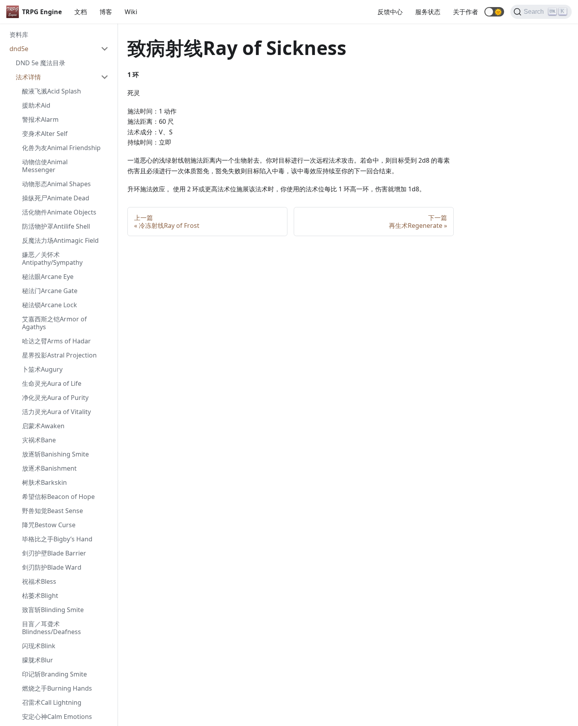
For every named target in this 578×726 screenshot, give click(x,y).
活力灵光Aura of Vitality (56, 411)
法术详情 (28, 77)
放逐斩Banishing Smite (55, 454)
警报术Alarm (40, 119)
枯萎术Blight (40, 595)
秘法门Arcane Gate (49, 290)
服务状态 (427, 11)
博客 (105, 11)
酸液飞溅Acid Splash (51, 91)
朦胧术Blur (37, 660)
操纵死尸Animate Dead (55, 198)
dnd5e (18, 48)
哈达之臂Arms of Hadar (56, 341)
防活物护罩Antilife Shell (56, 226)
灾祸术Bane (39, 440)
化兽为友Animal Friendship (61, 147)
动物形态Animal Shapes (56, 184)
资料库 (18, 34)
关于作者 (465, 11)
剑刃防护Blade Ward (51, 567)
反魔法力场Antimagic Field (60, 240)
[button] (494, 11)
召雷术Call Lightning (51, 702)
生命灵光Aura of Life (51, 383)
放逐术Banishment (49, 468)
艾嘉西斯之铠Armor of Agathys (54, 323)
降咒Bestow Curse (48, 525)
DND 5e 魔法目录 (40, 63)
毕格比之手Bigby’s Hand (57, 539)
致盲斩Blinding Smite (53, 609)
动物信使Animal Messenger (45, 166)
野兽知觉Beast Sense (52, 510)
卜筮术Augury (42, 369)
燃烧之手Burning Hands (57, 688)
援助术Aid (36, 105)
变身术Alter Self (45, 133)
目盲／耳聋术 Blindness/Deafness (51, 628)
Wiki (131, 11)
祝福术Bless (39, 581)
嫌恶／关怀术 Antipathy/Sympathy (52, 258)
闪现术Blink (38, 646)
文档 (80, 11)
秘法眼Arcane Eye (48, 276)
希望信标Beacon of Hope (58, 496)
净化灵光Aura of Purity (55, 397)
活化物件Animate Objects (59, 212)
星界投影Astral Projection (59, 355)
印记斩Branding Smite (54, 674)
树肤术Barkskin (44, 482)
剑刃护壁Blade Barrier (54, 553)
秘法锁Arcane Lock (49, 305)
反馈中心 (390, 11)
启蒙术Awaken (43, 426)
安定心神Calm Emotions (57, 716)
